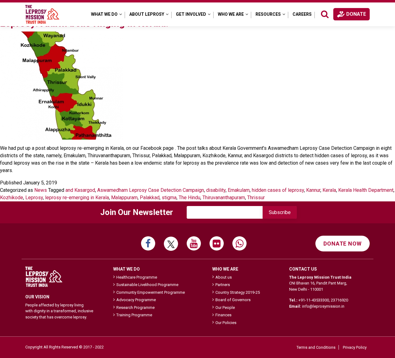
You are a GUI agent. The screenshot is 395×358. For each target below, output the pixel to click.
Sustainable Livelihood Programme (147, 284)
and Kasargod (80, 190)
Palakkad (150, 197)
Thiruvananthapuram (223, 197)
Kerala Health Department (365, 190)
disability (216, 190)
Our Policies (225, 322)
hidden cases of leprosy (278, 190)
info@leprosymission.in (323, 306)
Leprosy (34, 197)
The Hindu (189, 197)
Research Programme (135, 307)
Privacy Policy (355, 347)
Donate (356, 14)
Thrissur (256, 197)
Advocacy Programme (136, 299)
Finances (223, 315)
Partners (222, 284)
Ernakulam (239, 190)
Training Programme (134, 315)
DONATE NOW (342, 243)
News (40, 190)
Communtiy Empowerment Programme (150, 292)
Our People (225, 307)
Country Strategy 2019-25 (237, 292)
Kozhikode (11, 197)
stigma (169, 197)
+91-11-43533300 (313, 300)
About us (223, 277)
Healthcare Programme (136, 277)
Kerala (329, 190)
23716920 (339, 300)
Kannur (313, 190)
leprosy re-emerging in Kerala (77, 197)
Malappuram (124, 197)
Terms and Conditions (316, 347)
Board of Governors (233, 299)
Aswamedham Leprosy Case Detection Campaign (150, 190)
